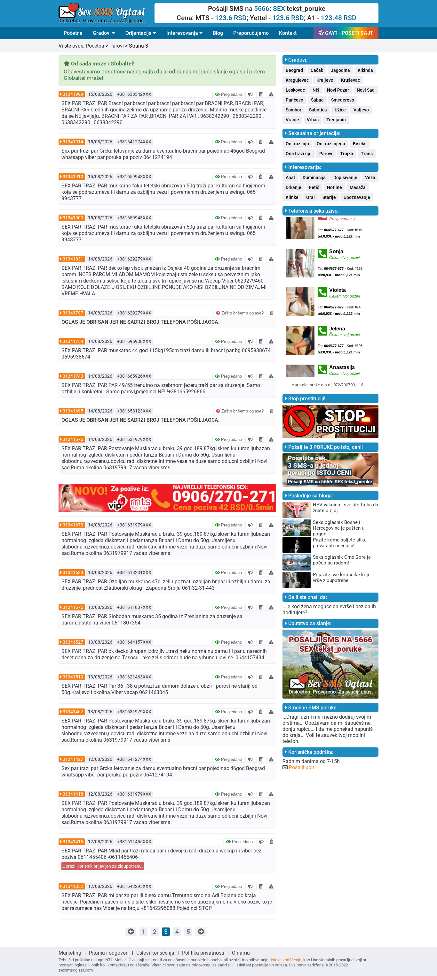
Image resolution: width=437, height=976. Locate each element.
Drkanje (293, 187)
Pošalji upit (301, 767)
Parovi (116, 46)
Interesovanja (182, 33)
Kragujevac (297, 80)
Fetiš (314, 187)
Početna (73, 33)
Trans (367, 153)
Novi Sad (366, 90)
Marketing (70, 953)
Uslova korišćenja (285, 959)
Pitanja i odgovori (109, 953)
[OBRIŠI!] (260, 94)
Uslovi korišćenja (155, 953)
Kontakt (288, 33)
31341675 (73, 439)
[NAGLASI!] (250, 94)
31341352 (73, 886)
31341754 (73, 341)
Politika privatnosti (203, 953)
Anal (290, 177)
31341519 (73, 676)
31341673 (73, 524)
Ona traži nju (299, 153)
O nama (241, 953)
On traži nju (297, 143)
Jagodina (340, 70)
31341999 (73, 94)
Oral (310, 197)
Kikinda (365, 70)
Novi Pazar (338, 90)
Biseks (359, 143)
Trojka (346, 153)
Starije (329, 197)
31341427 (73, 759)
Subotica (318, 109)
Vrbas (313, 119)
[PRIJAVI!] (271, 94)
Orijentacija (139, 33)
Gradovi (102, 33)
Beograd (294, 70)
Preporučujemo (251, 33)
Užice (340, 109)
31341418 (73, 794)
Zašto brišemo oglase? (242, 313)
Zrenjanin (336, 119)
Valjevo (361, 109)
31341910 (73, 176)
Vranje (292, 119)
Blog (218, 33)
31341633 (73, 572)
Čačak (317, 70)
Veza (370, 177)
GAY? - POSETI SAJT (348, 33)
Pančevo (294, 99)
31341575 (73, 607)
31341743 (73, 376)
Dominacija (314, 177)
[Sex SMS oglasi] (107, 13)
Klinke (292, 197)
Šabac (317, 99)
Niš (316, 90)
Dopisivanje (345, 177)
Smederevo (342, 99)
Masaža (358, 187)
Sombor (293, 109)
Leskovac (295, 90)
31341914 (73, 141)
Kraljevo (324, 80)
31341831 (73, 258)
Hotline (334, 187)
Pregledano (231, 94)
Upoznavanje (357, 197)
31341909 (73, 217)
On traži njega (331, 143)
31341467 (73, 711)
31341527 (73, 642)
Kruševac (350, 80)
